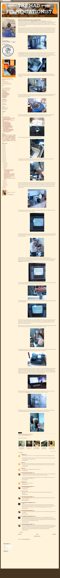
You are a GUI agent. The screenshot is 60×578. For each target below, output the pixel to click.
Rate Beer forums (34, 21)
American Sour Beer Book (7, 139)
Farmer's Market (8, 140)
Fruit (10, 134)
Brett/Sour (4, 134)
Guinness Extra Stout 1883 (5, 93)
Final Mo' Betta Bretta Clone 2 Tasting (9, 169)
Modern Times (11, 135)
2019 (4, 150)
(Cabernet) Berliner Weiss (7, 176)
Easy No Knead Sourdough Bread (7, 127)
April (4, 182)
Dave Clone (44, 21)
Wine (3, 138)
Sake (11, 140)
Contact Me (42, 16)
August (5, 167)
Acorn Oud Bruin (4, 91)
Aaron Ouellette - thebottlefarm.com (28, 502)
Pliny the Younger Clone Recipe (7, 130)
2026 (4, 144)
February (5, 184)
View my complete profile (9, 194)
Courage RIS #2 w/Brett (5, 92)
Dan (22, 462)
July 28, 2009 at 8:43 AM (25, 470)
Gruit (15, 139)
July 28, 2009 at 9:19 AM (25, 479)
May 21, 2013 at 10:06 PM (25, 500)
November (5, 163)
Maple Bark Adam (4, 96)
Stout (6, 135)
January (5, 185)
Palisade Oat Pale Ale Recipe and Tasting (9, 175)
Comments (7, 548)
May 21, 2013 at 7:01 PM (25, 494)
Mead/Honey (7, 138)
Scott (23, 468)
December (5, 162)
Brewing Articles (23, 16)
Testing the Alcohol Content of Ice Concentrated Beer (8, 171)
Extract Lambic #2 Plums (5, 94)
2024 (4, 145)
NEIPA (9, 136)
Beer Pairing (14, 140)
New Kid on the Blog (6, 172)
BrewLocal (28, 392)
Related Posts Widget (53, 451)
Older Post (54, 534)
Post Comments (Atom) (26, 539)
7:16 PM (31, 434)
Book (8, 16)
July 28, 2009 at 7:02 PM (25, 488)
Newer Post (20, 534)
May (4, 181)
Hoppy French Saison (6, 121)
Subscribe (31, 16)
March (5, 183)
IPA (2, 136)
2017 (4, 152)
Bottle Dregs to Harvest (5, 81)
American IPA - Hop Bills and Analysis (8, 129)
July (4, 168)
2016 (4, 153)
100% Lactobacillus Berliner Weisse (7, 126)
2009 (4, 161)
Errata (3, 85)
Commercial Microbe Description (6, 83)
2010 (4, 160)
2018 (4, 151)
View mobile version (37, 536)
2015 (4, 154)
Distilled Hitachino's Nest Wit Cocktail (9, 174)
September (5, 166)
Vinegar (3, 141)
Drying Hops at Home (6, 131)
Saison (6, 136)
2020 (4, 149)
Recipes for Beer (14, 16)
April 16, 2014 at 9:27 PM (25, 508)
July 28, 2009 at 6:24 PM (25, 484)
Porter (13, 137)
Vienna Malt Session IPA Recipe (7, 125)
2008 (4, 186)
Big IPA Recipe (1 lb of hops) (7, 122)
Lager (4, 137)
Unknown (23, 454)
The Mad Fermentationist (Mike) (27, 472)
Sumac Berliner (4, 97)
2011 (4, 159)
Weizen (4, 140)
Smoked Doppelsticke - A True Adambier (9, 173)
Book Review (14, 136)
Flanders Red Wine (4, 95)
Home (4, 16)
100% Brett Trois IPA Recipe (7, 123)
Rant (12, 139)
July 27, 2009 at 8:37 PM (25, 460)
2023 (4, 146)
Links (36, 16)
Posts (6, 546)
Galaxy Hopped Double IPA (6, 124)
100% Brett (8, 137)
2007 (4, 187)
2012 (4, 158)
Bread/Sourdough (13, 138)
